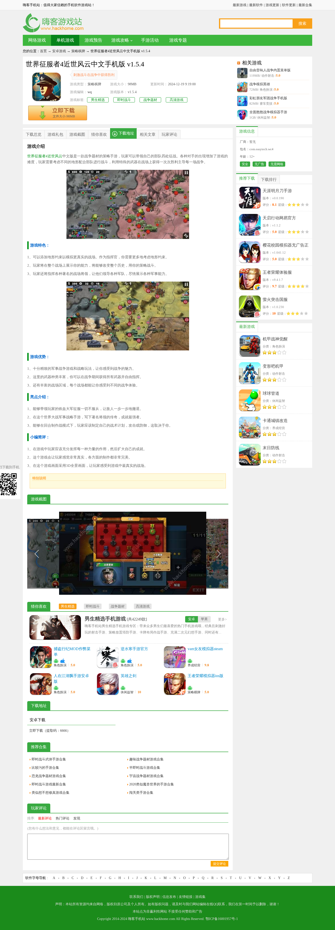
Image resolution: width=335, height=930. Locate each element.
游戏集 (200, 897)
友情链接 (186, 897)
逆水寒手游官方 (134, 649)
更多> (222, 619)
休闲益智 (127, 692)
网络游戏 (37, 40)
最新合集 (305, 5)
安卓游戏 (59, 51)
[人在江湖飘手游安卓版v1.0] (41, 684)
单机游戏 (65, 40)
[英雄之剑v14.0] (108, 684)
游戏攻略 (120, 40)
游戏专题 (178, 40)
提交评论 (219, 864)
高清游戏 (176, 100)
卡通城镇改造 (275, 420)
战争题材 (150, 100)
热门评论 (62, 818)
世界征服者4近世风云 (44, 156)
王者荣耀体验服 (277, 272)
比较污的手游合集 (45, 767)
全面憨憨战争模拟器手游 (268, 112)
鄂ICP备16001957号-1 (222, 919)
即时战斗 (124, 100)
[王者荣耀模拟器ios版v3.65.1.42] (175, 684)
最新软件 (256, 5)
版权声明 (153, 897)
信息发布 (169, 897)
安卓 (191, 619)
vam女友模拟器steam (205, 649)
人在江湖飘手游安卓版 (71, 678)
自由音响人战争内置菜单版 (270, 70)
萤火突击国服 (275, 299)
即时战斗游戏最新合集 (49, 784)
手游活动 (150, 40)
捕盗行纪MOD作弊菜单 (72, 652)
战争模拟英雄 (259, 84)
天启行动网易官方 (279, 218)
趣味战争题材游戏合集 (146, 759)
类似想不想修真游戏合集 (50, 792)
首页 (43, 51)
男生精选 (98, 100)
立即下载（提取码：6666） (49, 730)
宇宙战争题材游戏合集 (146, 776)
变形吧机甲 (273, 366)
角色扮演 (60, 665)
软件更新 (289, 5)
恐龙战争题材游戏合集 (49, 776)
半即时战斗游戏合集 (144, 767)
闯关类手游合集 (141, 792)
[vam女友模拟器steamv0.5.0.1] (175, 657)
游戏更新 (272, 5)
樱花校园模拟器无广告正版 (286, 246)
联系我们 (136, 897)
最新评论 (45, 818)
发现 (76, 818)
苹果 (204, 619)
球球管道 (271, 393)
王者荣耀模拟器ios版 (205, 676)
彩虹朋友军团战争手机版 (268, 98)
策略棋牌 (78, 51)
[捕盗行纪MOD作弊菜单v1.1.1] (41, 657)
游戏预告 (93, 40)
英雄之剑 (128, 676)
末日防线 (271, 448)
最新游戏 (239, 5)
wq (90, 92)
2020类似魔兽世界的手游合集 (151, 784)
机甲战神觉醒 (275, 339)
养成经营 (194, 665)
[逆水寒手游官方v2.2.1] (108, 657)
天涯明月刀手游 (277, 190)
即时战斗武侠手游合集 (49, 759)
